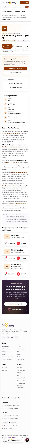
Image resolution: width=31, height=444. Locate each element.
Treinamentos (20, 359)
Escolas (4, 351)
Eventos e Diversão (7, 356)
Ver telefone (8, 46)
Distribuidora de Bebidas (19, 17)
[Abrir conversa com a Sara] (27, 440)
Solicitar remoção (16, 87)
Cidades (19, 372)
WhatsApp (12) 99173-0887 (11, 405)
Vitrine (24, 11)
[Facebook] (16, 337)
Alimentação (5, 346)
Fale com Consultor (17, 309)
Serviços (19, 356)
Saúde (18, 354)
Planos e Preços (21, 380)
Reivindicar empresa (15, 68)
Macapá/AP (9, 15)
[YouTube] (12, 337)
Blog (18, 375)
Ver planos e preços (15, 72)
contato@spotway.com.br (11, 408)
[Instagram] (3, 337)
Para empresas (21, 370)
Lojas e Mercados (7, 17)
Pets (18, 351)
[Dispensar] (22, 437)
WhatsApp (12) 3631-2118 (11, 415)
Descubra (17, 11)
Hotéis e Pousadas (7, 359)
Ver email (19, 46)
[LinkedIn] (8, 337)
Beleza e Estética (6, 349)
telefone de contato (11, 163)
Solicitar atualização (16, 83)
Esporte (4, 354)
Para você (19, 367)
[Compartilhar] (27, 46)
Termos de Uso (21, 383)
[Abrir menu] (3, 2)
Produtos (4, 367)
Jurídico (19, 346)
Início (3, 15)
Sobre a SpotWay (21, 378)
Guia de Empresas (7, 11)
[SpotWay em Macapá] (11, 2)
